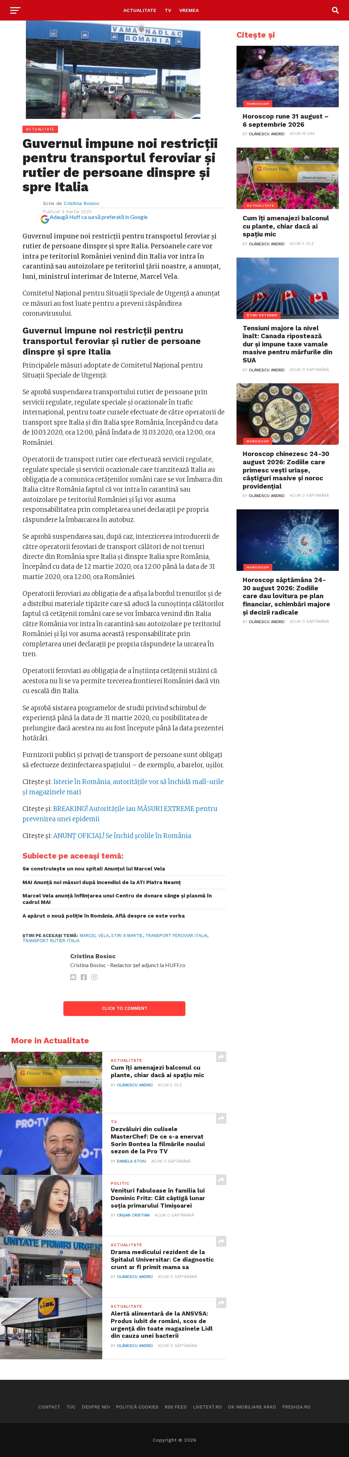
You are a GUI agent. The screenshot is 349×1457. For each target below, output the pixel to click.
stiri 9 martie (127, 935)
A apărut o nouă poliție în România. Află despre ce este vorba (103, 916)
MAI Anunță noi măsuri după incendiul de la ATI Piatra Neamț (101, 882)
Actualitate (139, 10)
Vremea (189, 10)
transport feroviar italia (176, 935)
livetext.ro (207, 1407)
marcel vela (94, 935)
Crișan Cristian (133, 1215)
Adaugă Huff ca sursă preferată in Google (99, 217)
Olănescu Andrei (135, 1085)
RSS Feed (176, 1407)
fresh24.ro (296, 1407)
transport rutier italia (50, 940)
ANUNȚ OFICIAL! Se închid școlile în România (122, 836)
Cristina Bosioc (82, 203)
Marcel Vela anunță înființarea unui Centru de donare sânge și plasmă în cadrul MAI (117, 899)
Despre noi (96, 1407)
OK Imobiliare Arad (252, 1407)
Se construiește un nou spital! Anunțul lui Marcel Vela (93, 869)
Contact (49, 1407)
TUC (71, 1407)
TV (168, 10)
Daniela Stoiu (131, 1161)
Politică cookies (137, 1407)
